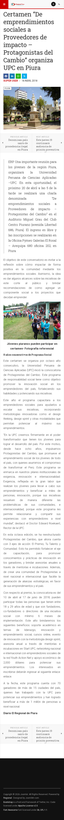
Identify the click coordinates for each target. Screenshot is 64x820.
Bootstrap (8, 802)
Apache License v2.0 (28, 806)
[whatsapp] (18, 76)
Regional (7, 798)
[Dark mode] (59, 4)
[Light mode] (53, 4)
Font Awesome (10, 810)
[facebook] (6, 76)
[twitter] (24, 76)
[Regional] (17, 4)
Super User (10, 80)
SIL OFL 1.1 (42, 810)
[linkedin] (12, 76)
